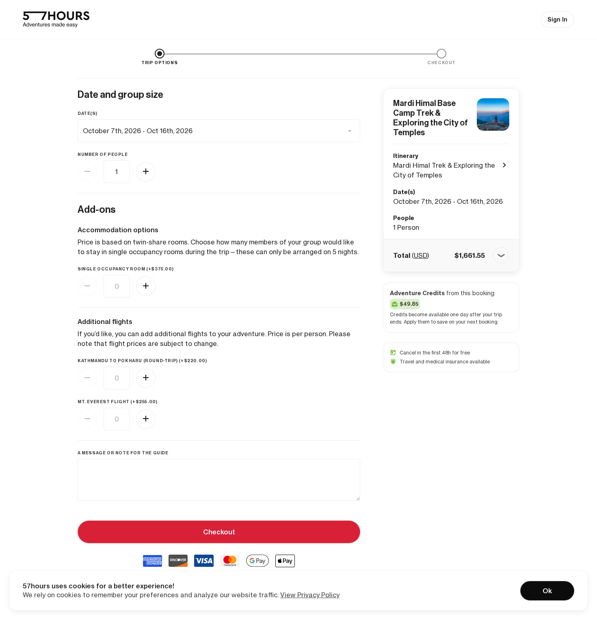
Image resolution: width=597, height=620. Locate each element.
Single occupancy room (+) (125, 269)
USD (420, 255)
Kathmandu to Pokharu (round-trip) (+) (142, 360)
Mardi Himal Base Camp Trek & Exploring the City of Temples (430, 117)
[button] (451, 255)
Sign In (557, 19)
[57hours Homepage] (56, 19)
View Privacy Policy (310, 595)
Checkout (219, 532)
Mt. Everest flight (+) (117, 401)
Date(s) (87, 113)
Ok (547, 591)
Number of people (103, 154)
